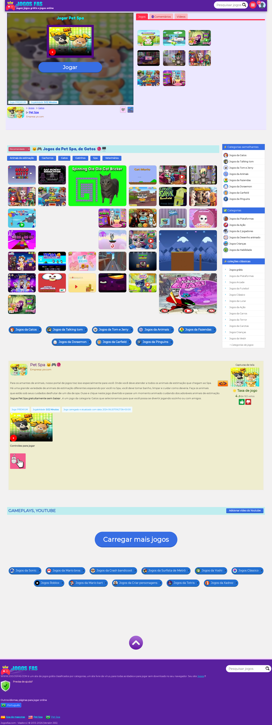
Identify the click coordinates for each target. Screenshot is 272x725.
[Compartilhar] (130, 110)
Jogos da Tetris (184, 583)
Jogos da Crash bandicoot (114, 570)
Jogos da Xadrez (222, 583)
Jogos (142, 16)
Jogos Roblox (50, 583)
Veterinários (112, 158)
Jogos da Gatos (237, 155)
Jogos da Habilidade (240, 250)
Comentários (161, 16)
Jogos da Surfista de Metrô (167, 570)
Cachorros (47, 158)
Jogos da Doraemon (240, 186)
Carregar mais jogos (136, 539)
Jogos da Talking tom (241, 161)
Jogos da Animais (238, 174)
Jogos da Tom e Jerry (241, 167)
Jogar (70, 67)
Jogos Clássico (237, 294)
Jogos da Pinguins (239, 199)
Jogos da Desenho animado (244, 237)
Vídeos (181, 16)
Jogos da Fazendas (240, 180)
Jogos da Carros (238, 313)
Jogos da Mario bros (66, 570)
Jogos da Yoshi (212, 570)
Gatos (64, 158)
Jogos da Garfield (239, 192)
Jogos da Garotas (239, 326)
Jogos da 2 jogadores (241, 231)
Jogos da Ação (237, 225)
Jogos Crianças (237, 243)
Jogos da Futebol (239, 288)
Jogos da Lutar (237, 301)
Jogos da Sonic (26, 570)
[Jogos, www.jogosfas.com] (25, 6)
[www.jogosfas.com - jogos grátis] (20, 670)
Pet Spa (55, 717)
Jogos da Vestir (237, 338)
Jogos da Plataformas (241, 218)
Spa (95, 158)
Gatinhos (80, 158)
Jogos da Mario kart (89, 583)
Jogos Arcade (237, 282)
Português (13, 705)
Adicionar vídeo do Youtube (245, 510)
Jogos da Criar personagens (138, 583)
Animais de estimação (22, 158)
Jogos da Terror (238, 319)
